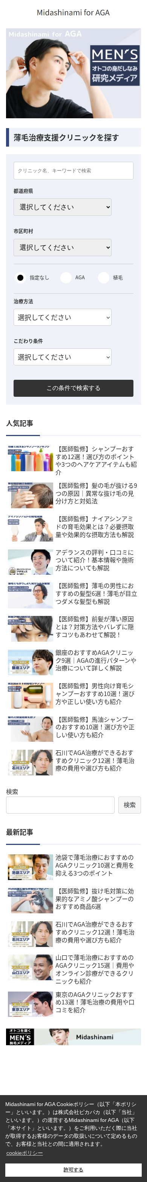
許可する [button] (73, 1170)
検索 (12, 791)
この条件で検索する (73, 388)
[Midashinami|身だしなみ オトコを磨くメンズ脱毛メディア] (73, 1037)
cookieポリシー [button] (24, 1153)
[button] (132, 846)
